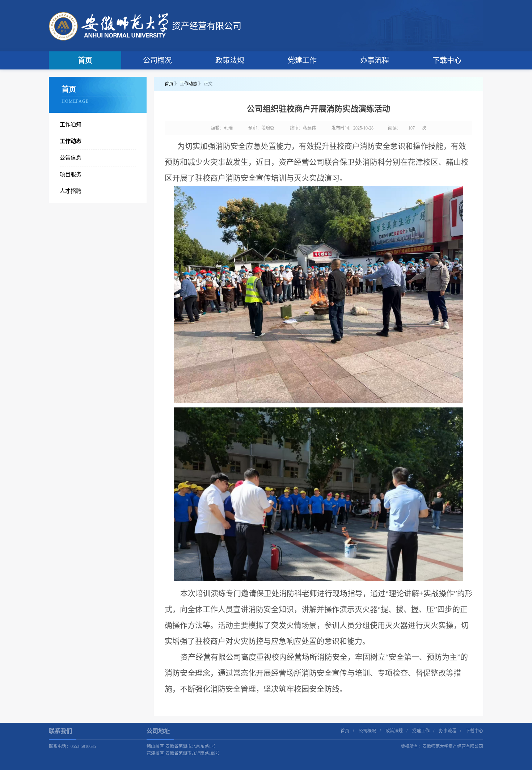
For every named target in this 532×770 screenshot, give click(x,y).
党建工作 (302, 60)
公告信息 (70, 158)
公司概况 (157, 60)
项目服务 (70, 174)
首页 (85, 60)
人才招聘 (70, 191)
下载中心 (446, 60)
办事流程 (374, 60)
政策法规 (229, 60)
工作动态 (70, 141)
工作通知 (70, 124)
